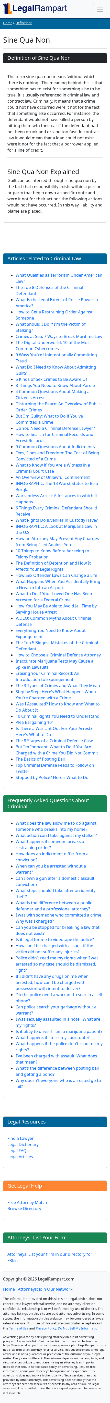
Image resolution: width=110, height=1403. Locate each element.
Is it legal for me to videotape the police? (55, 939)
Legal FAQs (18, 1150)
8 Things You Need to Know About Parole (55, 385)
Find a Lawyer (20, 1138)
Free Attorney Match (27, 1202)
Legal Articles (20, 1157)
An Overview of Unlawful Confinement (53, 477)
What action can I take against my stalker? (56, 835)
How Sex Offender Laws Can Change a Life (56, 575)
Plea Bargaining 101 (35, 722)
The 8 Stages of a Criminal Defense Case (54, 740)
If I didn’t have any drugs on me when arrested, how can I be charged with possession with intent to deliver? (52, 982)
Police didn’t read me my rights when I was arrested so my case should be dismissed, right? (57, 964)
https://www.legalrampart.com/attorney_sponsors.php (39, 1345)
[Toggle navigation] (100, 9)
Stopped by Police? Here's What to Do (52, 777)
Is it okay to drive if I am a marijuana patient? (59, 1031)
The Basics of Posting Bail (40, 759)
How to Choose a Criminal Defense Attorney (58, 655)
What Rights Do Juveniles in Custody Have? (57, 520)
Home (7, 22)
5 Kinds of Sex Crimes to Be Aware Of (51, 379)
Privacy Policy (46, 1328)
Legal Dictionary (23, 1144)
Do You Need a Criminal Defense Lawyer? (55, 428)
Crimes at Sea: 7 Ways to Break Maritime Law (59, 336)
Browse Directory (24, 1208)
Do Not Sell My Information (79, 1328)
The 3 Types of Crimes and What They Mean (58, 685)
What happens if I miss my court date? (53, 1037)
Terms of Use (18, 1328)
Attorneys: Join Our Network (45, 1289)
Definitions (24, 22)
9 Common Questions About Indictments (55, 446)
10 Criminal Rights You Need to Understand (58, 716)
